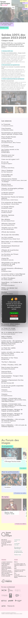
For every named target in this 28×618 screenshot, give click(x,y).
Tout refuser (14, 316)
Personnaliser (14, 318)
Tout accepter (14, 313)
